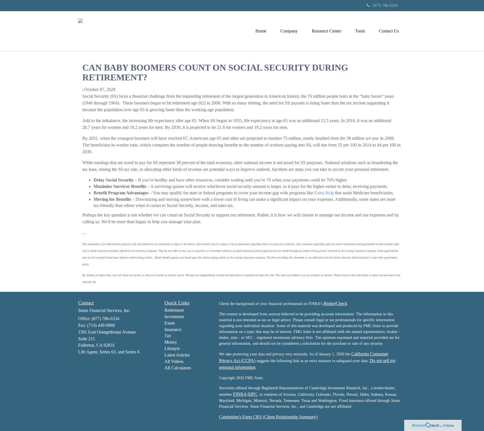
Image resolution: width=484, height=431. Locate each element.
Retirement (174, 310)
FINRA (240, 394)
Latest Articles (177, 355)
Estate (169, 323)
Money (170, 342)
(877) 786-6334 (385, 5)
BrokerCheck (335, 303)
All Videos (173, 361)
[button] (289, 31)
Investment (174, 316)
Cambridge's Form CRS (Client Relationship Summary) (268, 416)
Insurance (173, 329)
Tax (167, 335)
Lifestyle (172, 348)
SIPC (252, 394)
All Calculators (177, 367)
